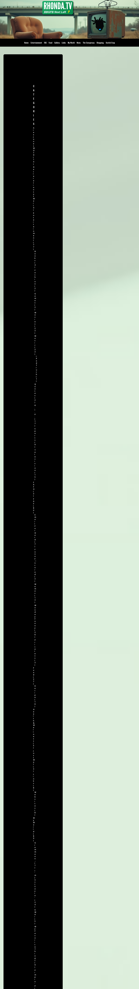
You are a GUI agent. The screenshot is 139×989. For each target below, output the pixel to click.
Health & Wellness (34, 725)
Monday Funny (35, 616)
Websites (35, 800)
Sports (35, 434)
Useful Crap (110, 43)
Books (35, 256)
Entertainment (36, 43)
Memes (35, 588)
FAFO (33, 485)
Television (35, 460)
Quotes (35, 390)
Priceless (35, 649)
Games (35, 298)
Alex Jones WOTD (34, 141)
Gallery (57, 43)
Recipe (35, 691)
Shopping (100, 43)
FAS (45, 43)
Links (64, 43)
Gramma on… (35, 852)
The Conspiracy (88, 43)
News (79, 43)
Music (35, 340)
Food (50, 43)
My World (71, 43)
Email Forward (35, 527)
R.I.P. (35, 411)
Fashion (35, 277)
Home (26, 43)
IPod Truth (36, 365)
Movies (35, 318)
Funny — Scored (35, 561)
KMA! (35, 913)
